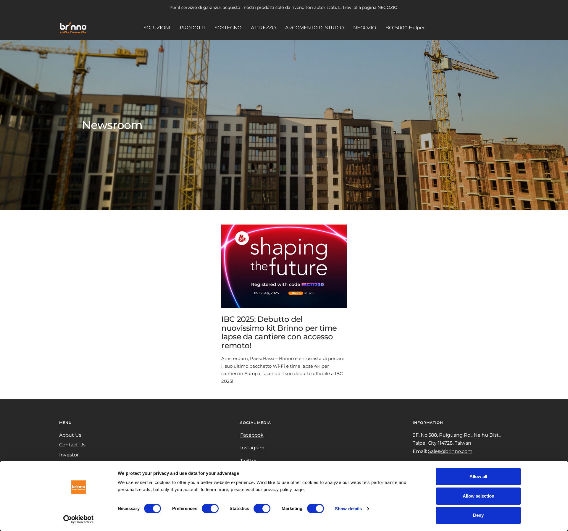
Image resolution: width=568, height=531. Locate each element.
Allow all (478, 476)
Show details (348, 508)
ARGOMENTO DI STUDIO (314, 27)
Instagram (252, 448)
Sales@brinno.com (450, 451)
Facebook (252, 435)
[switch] (210, 508)
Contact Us (72, 445)
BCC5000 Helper (405, 27)
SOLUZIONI (156, 27)
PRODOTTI (192, 27)
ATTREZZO (263, 27)
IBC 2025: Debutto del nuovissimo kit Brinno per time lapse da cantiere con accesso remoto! (279, 332)
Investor (69, 455)
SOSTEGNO (227, 27)
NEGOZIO (364, 27)
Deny (478, 515)
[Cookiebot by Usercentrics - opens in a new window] (78, 519)
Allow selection (478, 495)
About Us (70, 435)
